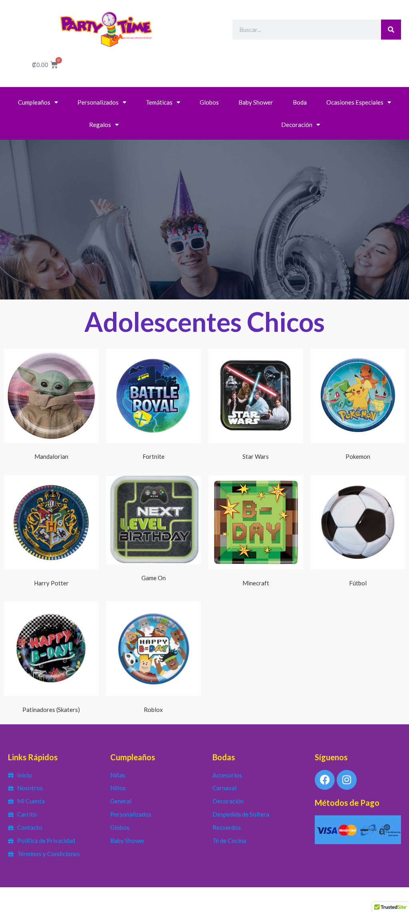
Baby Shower (255, 102)
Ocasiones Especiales (354, 102)
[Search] (391, 30)
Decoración (296, 124)
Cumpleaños (34, 102)
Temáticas (159, 102)
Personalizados (98, 102)
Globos (209, 102)
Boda (300, 102)
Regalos (100, 124)
